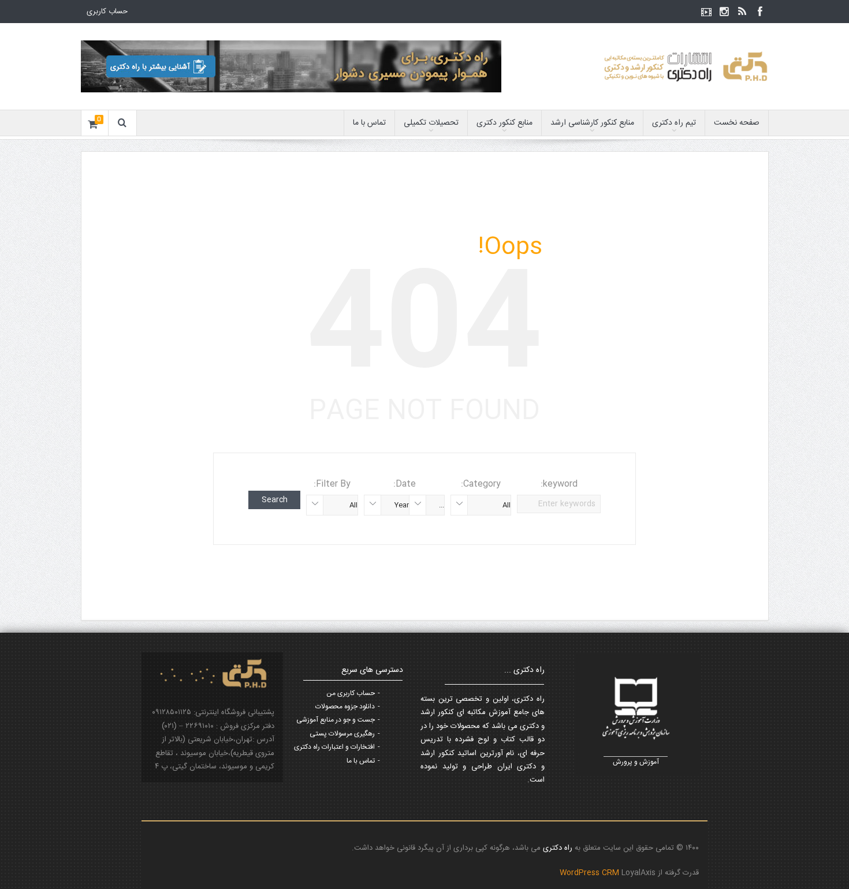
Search (275, 500)
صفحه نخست (736, 123)
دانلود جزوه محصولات (345, 706)
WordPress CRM (590, 872)
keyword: (559, 484)
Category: (481, 484)
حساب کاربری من (350, 693)
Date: (404, 484)
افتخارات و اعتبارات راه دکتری (334, 747)
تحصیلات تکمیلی (431, 123)
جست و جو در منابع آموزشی (335, 720)
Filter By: (332, 484)
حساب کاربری (107, 11)
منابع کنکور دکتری (504, 123)
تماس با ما (369, 123)
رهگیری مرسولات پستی (342, 733)
